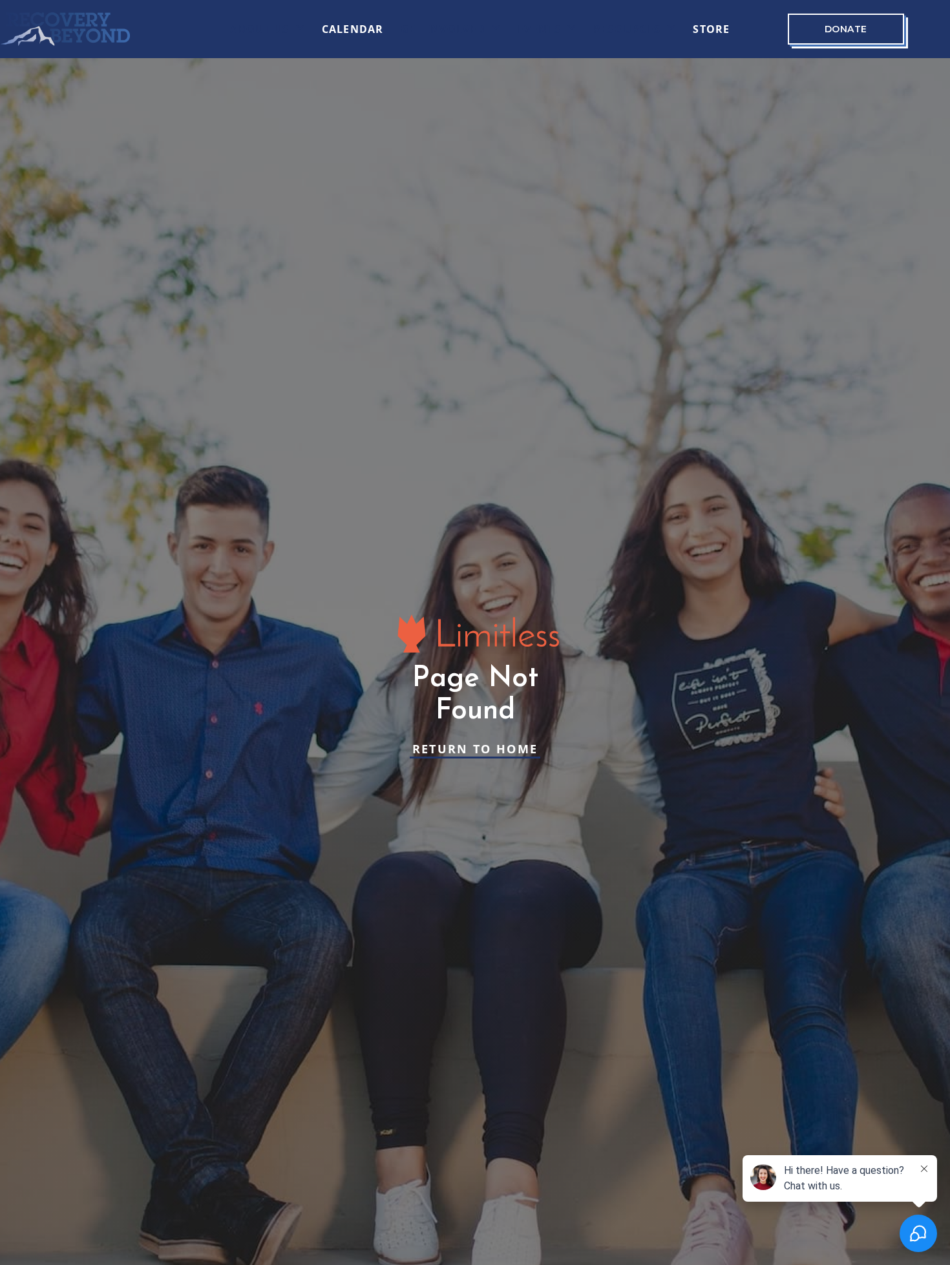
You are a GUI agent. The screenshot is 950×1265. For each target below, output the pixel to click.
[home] (65, 29)
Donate (846, 29)
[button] (267, 29)
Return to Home (475, 749)
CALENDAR (353, 29)
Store (711, 29)
